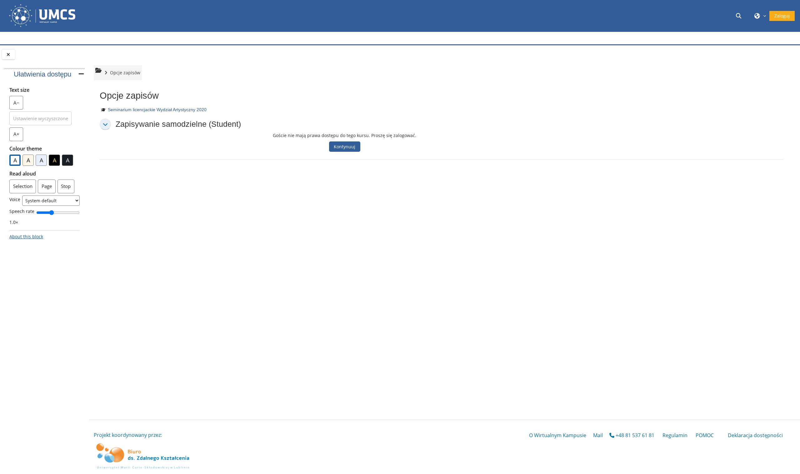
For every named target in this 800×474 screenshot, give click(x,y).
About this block (26, 236)
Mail (598, 435)
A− (18, 104)
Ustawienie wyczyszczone (40, 118)
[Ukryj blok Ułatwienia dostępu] (81, 74)
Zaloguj (782, 16)
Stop (66, 186)
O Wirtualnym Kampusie (557, 435)
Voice (14, 199)
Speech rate (21, 211)
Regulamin (675, 435)
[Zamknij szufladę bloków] (8, 54)
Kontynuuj (344, 147)
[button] (739, 15)
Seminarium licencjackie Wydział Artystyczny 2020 (157, 109)
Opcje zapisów (125, 73)
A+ (18, 136)
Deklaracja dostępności (755, 435)
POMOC (705, 435)
